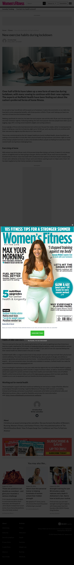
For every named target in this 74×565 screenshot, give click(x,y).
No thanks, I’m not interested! (37, 341)
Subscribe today (37, 333)
